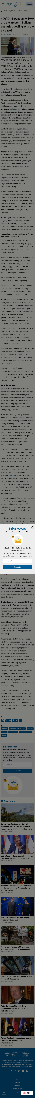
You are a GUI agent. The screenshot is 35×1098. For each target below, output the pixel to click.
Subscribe (17, 567)
